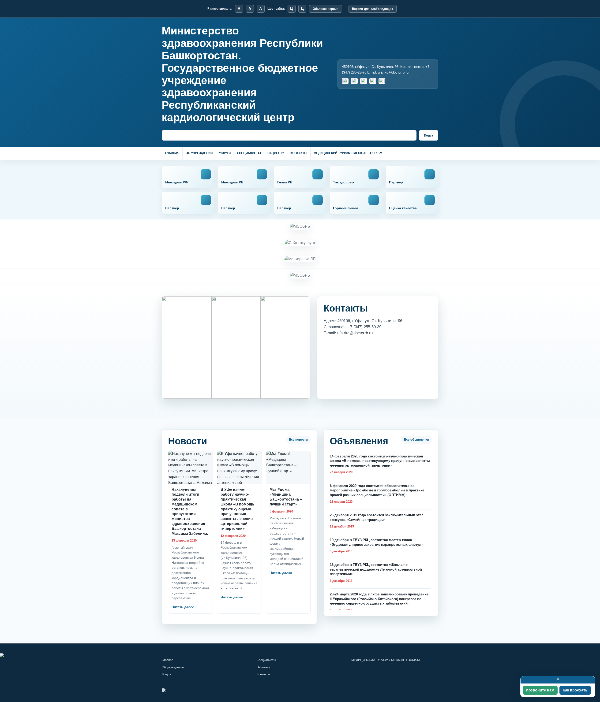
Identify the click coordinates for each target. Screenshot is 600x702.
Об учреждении (199, 153)
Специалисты (249, 153)
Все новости (298, 439)
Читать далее (183, 607)
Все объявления (416, 439)
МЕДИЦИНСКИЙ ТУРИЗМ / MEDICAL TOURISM (348, 153)
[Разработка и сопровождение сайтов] (300, 655)
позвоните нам (540, 690)
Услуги (225, 153)
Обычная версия (325, 9)
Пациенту (275, 153)
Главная (172, 153)
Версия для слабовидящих (372, 9)
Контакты (298, 153)
